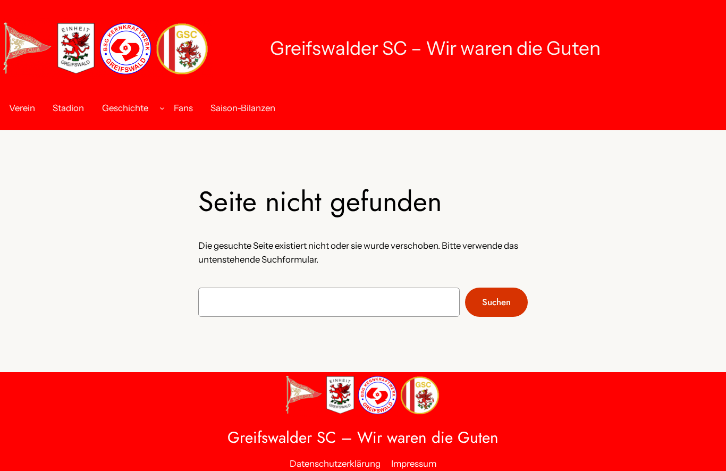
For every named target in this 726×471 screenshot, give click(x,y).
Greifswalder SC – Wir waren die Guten (435, 48)
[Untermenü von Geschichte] (162, 108)
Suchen (496, 302)
